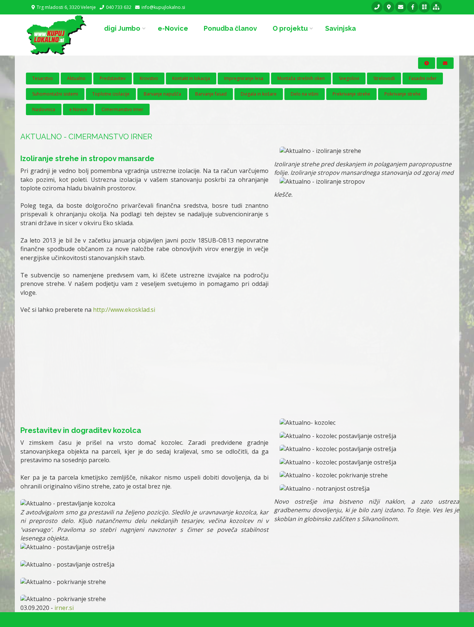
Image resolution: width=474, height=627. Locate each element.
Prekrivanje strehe (351, 94)
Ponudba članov (230, 28)
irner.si (64, 608)
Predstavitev (113, 78)
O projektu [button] (290, 28)
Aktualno (76, 78)
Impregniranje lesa (243, 78)
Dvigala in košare (259, 94)
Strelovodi (384, 78)
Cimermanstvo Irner (122, 109)
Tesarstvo (42, 78)
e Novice (78, 109)
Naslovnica (43, 109)
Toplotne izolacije (111, 94)
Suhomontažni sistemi (55, 94)
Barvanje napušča (162, 94)
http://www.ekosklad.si (124, 310)
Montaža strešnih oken (301, 78)
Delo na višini (304, 94)
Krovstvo (149, 78)
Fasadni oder (423, 78)
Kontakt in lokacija (191, 78)
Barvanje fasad (211, 94)
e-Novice (173, 28)
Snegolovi (349, 78)
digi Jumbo (122, 28)
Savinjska (340, 28)
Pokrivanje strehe (402, 94)
